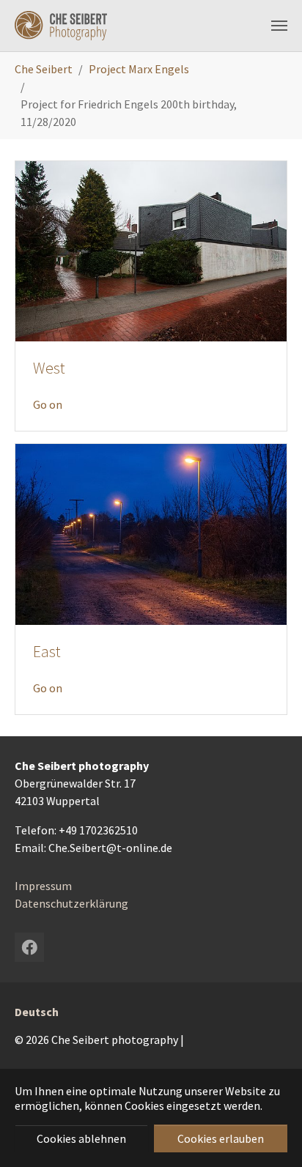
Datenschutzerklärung (71, 903)
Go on (47, 404)
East (47, 652)
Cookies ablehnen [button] (81, 1138)
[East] (151, 532)
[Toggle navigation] (279, 25)
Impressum (43, 885)
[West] (151, 249)
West (49, 368)
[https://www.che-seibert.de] (61, 25)
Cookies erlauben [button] (220, 1138)
